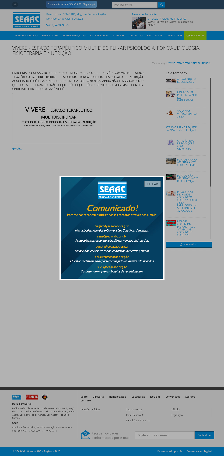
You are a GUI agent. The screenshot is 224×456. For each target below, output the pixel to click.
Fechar (152, 184)
